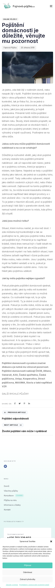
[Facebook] (5, 466)
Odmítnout (27, 572)
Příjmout (27, 565)
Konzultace (13, 495)
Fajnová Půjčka (10, 47)
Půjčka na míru (10, 500)
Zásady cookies (12, 585)
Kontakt (7, 510)
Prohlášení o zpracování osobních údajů (34, 585)
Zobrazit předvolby (27, 579)
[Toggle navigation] (44, 6)
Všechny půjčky (11, 491)
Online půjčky (10, 19)
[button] (51, 541)
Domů (6, 486)
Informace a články (12, 505)
